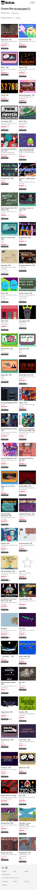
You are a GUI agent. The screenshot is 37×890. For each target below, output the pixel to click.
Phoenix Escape (24, 293)
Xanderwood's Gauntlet (8, 682)
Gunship (21, 712)
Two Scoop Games (23, 828)
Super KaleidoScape (7, 458)
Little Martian (22, 71)
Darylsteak (21, 715)
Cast (20, 628)
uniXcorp (3, 713)
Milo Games (22, 632)
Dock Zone (22, 349)
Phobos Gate (5, 853)
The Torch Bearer (6, 571)
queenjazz (3, 97)
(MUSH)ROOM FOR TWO (9, 429)
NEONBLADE (22, 267)
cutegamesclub (23, 98)
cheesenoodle (22, 856)
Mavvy (20, 461)
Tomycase (21, 183)
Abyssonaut (4, 39)
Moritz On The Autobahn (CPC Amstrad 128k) (26, 429)
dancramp (21, 799)
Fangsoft (3, 461)
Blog (26, 871)
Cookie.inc (4, 767)
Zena (20, 795)
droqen (3, 404)
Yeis (20, 602)
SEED (2, 321)
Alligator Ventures (5, 434)
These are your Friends (8, 486)
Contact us (6, 874)
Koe (20, 682)
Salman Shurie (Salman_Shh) (8, 154)
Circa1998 (4, 856)
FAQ (14, 871)
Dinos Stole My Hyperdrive (5, 515)
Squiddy (3, 543)
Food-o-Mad (23, 656)
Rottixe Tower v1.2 (7, 795)
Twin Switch (4, 121)
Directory (5, 881)
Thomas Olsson (5, 43)
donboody (3, 604)
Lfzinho (3, 213)
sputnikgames (4, 324)
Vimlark (3, 180)
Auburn (21, 67)
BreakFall (4, 628)
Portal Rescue (23, 237)
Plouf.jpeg (3, 771)
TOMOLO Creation (6, 124)
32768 (3, 95)
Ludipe (20, 547)
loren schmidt (22, 574)
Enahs (2, 826)
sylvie (20, 43)
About (4, 871)
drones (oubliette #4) (7, 403)
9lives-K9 (21, 660)
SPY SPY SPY (5, 349)
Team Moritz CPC (23, 434)
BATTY (3, 67)
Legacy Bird (4, 375)
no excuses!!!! (22, 8)
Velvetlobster (22, 686)
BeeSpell (21, 378)
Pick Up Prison (5, 178)
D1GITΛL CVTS (5, 632)
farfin (2, 71)
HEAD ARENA (23, 486)
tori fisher (21, 406)
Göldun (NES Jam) (24, 375)
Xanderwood (4, 574)
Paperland (4, 265)
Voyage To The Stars (25, 514)
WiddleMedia (22, 322)
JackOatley (4, 269)
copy (20, 571)
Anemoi (21, 743)
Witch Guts (22, 767)
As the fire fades (24, 543)
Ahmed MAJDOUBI (6, 799)
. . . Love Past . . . (5, 656)
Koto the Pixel (5, 823)
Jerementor (4, 519)
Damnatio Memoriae (25, 265)
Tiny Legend (22, 321)
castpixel (21, 517)
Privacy (27, 881)
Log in (32, 2)
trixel (2, 658)
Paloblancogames (23, 296)
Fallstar (21, 403)
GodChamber (23, 853)
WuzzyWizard (22, 489)
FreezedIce (22, 124)
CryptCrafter (23, 740)
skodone (3, 296)
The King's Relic (24, 599)
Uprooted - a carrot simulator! (25, 824)
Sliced (21, 121)
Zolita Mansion (5, 740)
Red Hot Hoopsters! (25, 95)
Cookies (4, 885)
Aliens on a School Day (8, 237)
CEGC (3, 293)
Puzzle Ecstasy (23, 39)
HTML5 (17, 18)
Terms (15, 881)
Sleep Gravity (5, 712)
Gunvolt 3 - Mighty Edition (27, 178)
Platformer (15, 13)
